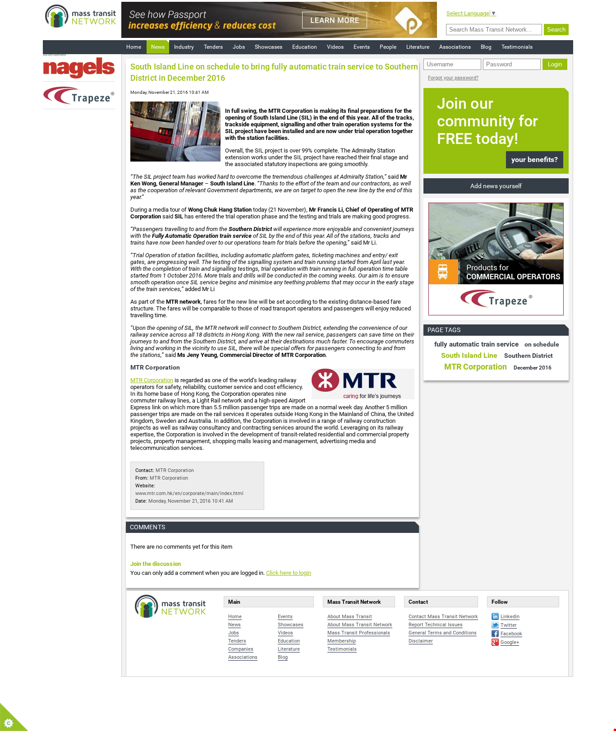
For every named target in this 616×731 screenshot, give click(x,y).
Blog (486, 47)
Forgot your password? (453, 78)
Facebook (511, 634)
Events (362, 47)
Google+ (510, 642)
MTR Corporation (151, 380)
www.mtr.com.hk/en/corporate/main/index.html (189, 493)
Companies (240, 649)
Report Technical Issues (436, 625)
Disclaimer (421, 641)
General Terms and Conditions (443, 633)
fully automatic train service (476, 344)
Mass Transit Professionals (358, 633)
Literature (417, 47)
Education (304, 47)
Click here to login (288, 572)
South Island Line (469, 355)
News (158, 47)
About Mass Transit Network (359, 625)
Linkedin (510, 617)
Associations (455, 47)
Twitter (509, 625)
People (388, 47)
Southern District (528, 355)
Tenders (213, 47)
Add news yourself (496, 186)
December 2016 (533, 368)
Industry (184, 47)
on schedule (541, 344)
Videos (335, 47)
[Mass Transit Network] (80, 15)
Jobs (239, 47)
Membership (341, 641)
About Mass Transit (349, 617)
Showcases (268, 47)
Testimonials (517, 47)
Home (133, 47)
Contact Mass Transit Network (443, 617)
